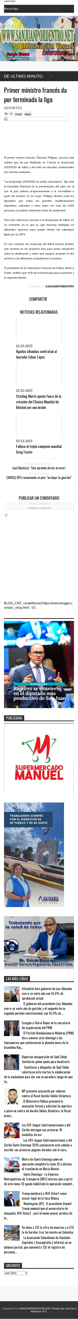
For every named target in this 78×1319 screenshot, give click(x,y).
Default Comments (39, 504)
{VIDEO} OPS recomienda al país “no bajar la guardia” (39, 477)
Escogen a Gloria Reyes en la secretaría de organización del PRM (46, 1025)
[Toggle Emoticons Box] (6, 515)
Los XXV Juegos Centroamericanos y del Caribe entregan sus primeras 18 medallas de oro (46, 1130)
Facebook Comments (39, 508)
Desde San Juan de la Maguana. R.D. (53, 1310)
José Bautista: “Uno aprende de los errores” (39, 468)
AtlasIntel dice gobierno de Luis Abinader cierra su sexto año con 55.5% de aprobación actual (47, 993)
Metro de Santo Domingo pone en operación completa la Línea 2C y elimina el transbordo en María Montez (47, 1164)
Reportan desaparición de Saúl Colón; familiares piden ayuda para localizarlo (45, 1059)
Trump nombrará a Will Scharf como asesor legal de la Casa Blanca (44, 1196)
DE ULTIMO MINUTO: (24, 76)
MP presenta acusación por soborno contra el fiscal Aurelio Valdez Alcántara (46, 1093)
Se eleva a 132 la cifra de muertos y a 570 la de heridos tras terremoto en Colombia (48, 1230)
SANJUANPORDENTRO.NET (35, 1308)
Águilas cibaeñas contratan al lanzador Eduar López (36, 354)
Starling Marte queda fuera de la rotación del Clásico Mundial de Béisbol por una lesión (38, 401)
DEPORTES (13, 108)
